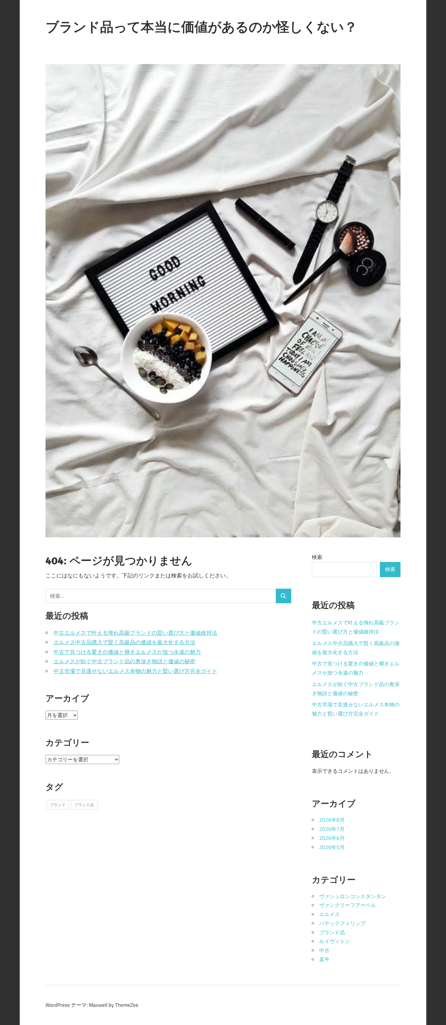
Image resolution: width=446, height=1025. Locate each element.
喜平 (324, 959)
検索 (317, 557)
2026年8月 (332, 820)
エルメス (329, 914)
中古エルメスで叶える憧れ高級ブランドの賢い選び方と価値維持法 (135, 633)
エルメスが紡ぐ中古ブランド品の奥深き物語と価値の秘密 (124, 661)
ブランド (58, 805)
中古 (324, 950)
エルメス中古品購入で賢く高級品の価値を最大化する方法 (124, 642)
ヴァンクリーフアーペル (347, 905)
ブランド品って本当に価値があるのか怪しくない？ (201, 27)
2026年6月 (332, 838)
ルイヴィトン (334, 941)
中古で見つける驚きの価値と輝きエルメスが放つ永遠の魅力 (127, 652)
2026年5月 (332, 847)
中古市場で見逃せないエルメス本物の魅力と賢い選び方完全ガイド (135, 671)
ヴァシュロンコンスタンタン (352, 896)
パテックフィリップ (342, 923)
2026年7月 (332, 829)
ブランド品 (84, 805)
